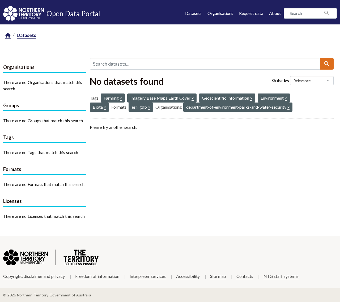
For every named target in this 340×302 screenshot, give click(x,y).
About (275, 13)
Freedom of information (97, 276)
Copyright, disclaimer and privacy (34, 276)
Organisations (220, 13)
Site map (218, 276)
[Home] (8, 35)
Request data (251, 13)
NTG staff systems (281, 276)
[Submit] (327, 64)
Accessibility (188, 276)
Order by (280, 80)
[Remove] (121, 99)
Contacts (244, 276)
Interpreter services (148, 276)
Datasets (193, 13)
